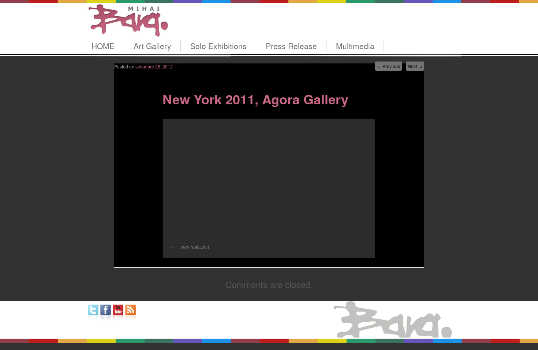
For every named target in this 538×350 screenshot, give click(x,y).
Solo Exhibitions (218, 45)
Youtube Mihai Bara (118, 312)
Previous (388, 66)
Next (415, 66)
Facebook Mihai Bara (105, 312)
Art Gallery (152, 45)
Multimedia (355, 45)
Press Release (291, 45)
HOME (103, 45)
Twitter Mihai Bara (93, 312)
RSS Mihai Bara (130, 312)
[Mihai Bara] (127, 30)
